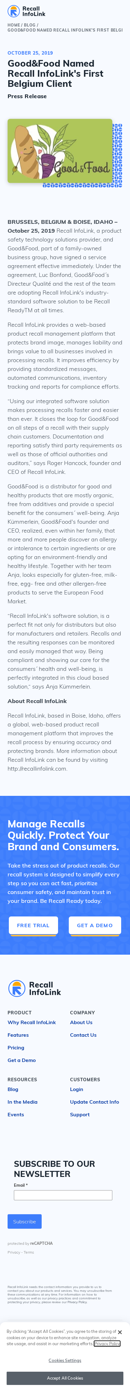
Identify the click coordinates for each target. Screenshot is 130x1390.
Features (18, 1035)
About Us (81, 1022)
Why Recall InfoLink (32, 1022)
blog (30, 25)
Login (76, 1089)
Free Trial (33, 925)
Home (14, 25)
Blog (13, 1089)
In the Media (23, 1102)
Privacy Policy (77, 1302)
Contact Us (83, 1035)
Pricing (16, 1047)
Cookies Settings (65, 1360)
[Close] (120, 1332)
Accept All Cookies (65, 1378)
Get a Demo (95, 925)
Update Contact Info (94, 1102)
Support (80, 1114)
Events (16, 1114)
